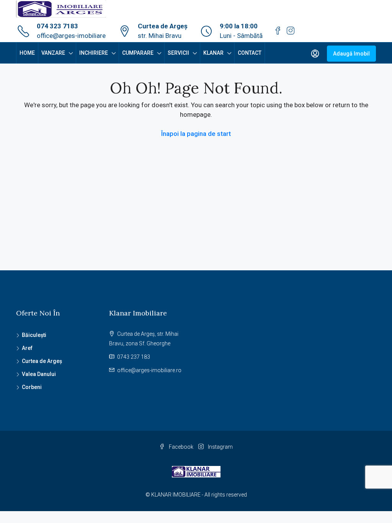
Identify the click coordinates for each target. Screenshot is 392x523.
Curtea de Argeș (42, 361)
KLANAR (213, 53)
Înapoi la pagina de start (196, 133)
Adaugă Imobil (351, 54)
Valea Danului (39, 374)
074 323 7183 (57, 26)
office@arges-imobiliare (71, 35)
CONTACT (249, 53)
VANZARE (53, 53)
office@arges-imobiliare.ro (149, 370)
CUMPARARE (138, 53)
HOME (27, 53)
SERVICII (178, 53)
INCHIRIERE (93, 53)
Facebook (181, 447)
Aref (27, 348)
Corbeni (32, 387)
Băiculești (34, 335)
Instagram (220, 447)
